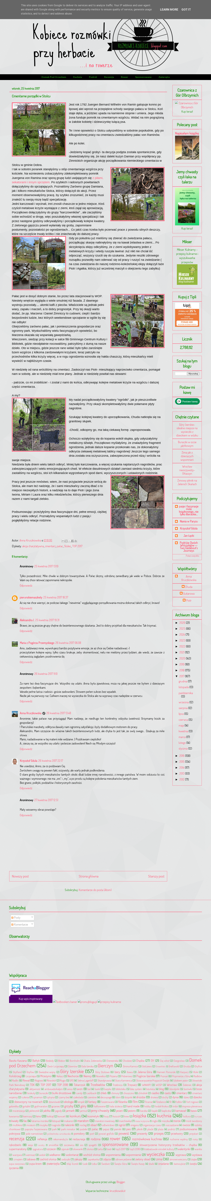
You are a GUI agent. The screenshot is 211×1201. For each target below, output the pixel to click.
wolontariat (72, 1155)
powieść (124, 1133)
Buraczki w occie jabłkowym (187, 443)
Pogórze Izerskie (145, 1076)
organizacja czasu (152, 1125)
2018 (182, 670)
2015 (182, 761)
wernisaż (30, 1155)
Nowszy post (20, 876)
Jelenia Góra (144, 1072)
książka (139, 1115)
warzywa (17, 1155)
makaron (68, 1121)
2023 (182, 640)
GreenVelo (161, 1066)
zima (159, 1159)
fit (170, 1102)
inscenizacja (19, 1110)
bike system (136, 1089)
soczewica (69, 1145)
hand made (133, 1106)
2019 (182, 664)
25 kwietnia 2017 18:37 (55, 597)
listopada (184, 687)
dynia (175, 1097)
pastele (83, 1129)
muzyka (44, 1125)
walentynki (184, 1149)
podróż (93, 77)
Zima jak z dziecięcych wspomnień (187, 456)
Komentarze (20, 924)
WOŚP (159, 1085)
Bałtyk (36, 1060)
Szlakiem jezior (180, 1080)
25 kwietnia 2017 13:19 (46, 566)
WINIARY (146, 1085)
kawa (194, 1110)
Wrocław (172, 1085)
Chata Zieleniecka (93, 1060)
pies (128, 1129)
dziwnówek (54, 1102)
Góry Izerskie (72, 1071)
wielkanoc (54, 1155)
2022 (182, 646)
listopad (56, 1121)
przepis (159, 1133)
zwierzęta (164, 77)
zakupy (78, 1159)
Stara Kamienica (123, 1080)
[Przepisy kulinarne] (187, 283)
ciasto (168, 1093)
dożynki (128, 1097)
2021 (182, 652)
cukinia (25, 1097)
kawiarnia (14, 1116)
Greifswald (173, 1066)
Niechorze (73, 1076)
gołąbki (26, 1106)
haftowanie (100, 1106)
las (25, 1121)
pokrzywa (14, 1133)
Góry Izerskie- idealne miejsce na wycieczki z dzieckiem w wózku (187, 430)
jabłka (47, 1110)
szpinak (65, 1149)
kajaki (155, 1110)
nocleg (83, 1125)
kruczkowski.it (117, 1191)
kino (38, 1116)
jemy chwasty (100, 1110)
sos (81, 1145)
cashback (91, 1093)
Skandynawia (104, 1080)
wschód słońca (91, 1155)
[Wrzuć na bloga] (66, 541)
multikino (17, 1125)
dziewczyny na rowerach (28, 1102)
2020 (182, 658)
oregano (135, 1125)
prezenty (142, 1133)
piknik (140, 1129)
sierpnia (183, 708)
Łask (85, 1163)
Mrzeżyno (45, 1076)
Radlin (15, 1080)
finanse (148, 1102)
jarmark (70, 1110)
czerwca (184, 719)
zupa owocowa (17, 1163)
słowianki (78, 1149)
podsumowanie (188, 1129)
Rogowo (39, 1080)
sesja (30, 1145)
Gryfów (30, 1072)
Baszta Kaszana (18, 1060)
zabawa (31, 1159)
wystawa (197, 1155)
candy (79, 1093)
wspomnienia (113, 1155)
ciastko (155, 1093)
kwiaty (15, 1121)
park (54, 1129)
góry (83, 1106)
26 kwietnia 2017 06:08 (68, 643)
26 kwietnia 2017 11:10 (46, 673)
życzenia (14, 1168)
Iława (130, 1072)
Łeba (94, 1163)
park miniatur (68, 1129)
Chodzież (127, 1060)
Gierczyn (105, 1065)
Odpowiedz (26, 585)
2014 (182, 767)
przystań (193, 1133)
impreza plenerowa (192, 1106)
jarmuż (83, 1110)
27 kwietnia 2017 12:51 (46, 800)
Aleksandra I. (27, 620)
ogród (122, 1125)
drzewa (154, 1097)
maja (182, 725)
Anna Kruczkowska (30, 713)
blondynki (174, 1089)
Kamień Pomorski (166, 1072)
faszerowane (107, 1102)
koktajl (50, 1116)
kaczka (143, 1110)
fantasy (92, 1102)
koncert (61, 1116)
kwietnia (184, 731)
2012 (182, 779)
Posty (16, 917)
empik (81, 1102)
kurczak (198, 1116)
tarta (100, 1149)
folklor (179, 1102)
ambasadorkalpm (54, 1089)
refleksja (42, 1139)
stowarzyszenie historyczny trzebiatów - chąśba (168, 1145)
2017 (182, 676)
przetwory (177, 1133)
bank (97, 1089)
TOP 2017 (77, 546)
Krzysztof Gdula (28, 760)
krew (126, 1116)
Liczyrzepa (31, 1076)
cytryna (51, 1097)
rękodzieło (15, 1145)
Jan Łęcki (188, 535)
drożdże (140, 1097)
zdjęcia (107, 1159)
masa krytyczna (142, 1121)
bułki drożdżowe (62, 1093)
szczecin (51, 1149)
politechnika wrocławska (59, 1133)
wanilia (198, 1149)
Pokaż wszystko (192, 555)
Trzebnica (117, 1085)
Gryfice (198, 1066)
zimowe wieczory (178, 1159)
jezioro (132, 1110)
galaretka (14, 1106)
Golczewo (147, 1066)
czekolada (78, 1097)
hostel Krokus (162, 1106)
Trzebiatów (97, 1084)
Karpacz (184, 1072)
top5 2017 (121, 1149)
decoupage (106, 1097)
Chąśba (140, 1060)
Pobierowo (126, 1076)
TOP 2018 (62, 1085)
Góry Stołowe (102, 1072)
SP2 (72, 1080)
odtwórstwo (108, 1125)
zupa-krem (35, 1163)
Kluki (195, 1072)
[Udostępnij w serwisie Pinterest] (75, 541)
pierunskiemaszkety (31, 597)
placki (150, 1129)
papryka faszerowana (36, 1129)
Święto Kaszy (138, 1163)
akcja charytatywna (33, 546)
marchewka (125, 1121)
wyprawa (181, 1155)
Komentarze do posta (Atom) (95, 890)
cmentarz (50, 546)
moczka (166, 1121)
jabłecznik (34, 1110)
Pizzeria (113, 1076)
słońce (90, 1149)
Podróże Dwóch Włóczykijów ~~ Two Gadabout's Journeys (189, 546)
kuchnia (77, 77)
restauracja (79, 1139)
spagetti (93, 1145)
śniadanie (163, 1163)
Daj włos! (164, 1060)
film (135, 1101)
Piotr (189, 600)
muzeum (30, 1125)
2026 (182, 622)
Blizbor (61, 1060)
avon (80, 1089)
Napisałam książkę (187, 133)
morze (177, 1121)
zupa (194, 1159)
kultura (187, 1116)
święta (193, 1163)
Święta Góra (120, 1163)
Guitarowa (189, 593)
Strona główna (88, 876)
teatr (109, 1149)
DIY (152, 1060)
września (184, 702)
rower (124, 77)
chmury (115, 1093)
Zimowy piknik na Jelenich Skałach (187, 482)
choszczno (128, 1093)
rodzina (95, 1139)
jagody (58, 1110)
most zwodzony (194, 1121)
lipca (181, 713)
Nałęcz (60, 1076)
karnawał (180, 1110)
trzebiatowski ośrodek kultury (159, 1149)
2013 (182, 773)
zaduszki (65, 1159)
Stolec (67, 546)
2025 (182, 628)
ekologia (69, 1102)
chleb (104, 1093)
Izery (117, 1072)
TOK (32, 1085)
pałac (60, 546)
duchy (165, 1097)
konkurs (75, 1116)
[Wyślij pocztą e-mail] (63, 541)
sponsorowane (143, 77)
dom (118, 1097)
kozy (106, 1116)
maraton (83, 1120)
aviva (70, 1089)
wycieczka (156, 1154)
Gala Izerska (87, 1066)
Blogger (120, 1182)
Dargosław (179, 1060)
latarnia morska (40, 1121)
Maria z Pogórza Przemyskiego (37, 643)
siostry (41, 1145)
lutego (182, 742)
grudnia (183, 681)
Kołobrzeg (15, 1076)
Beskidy (50, 1060)
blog (161, 1089)
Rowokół (51, 1080)
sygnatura (38, 1149)
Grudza (187, 1066)
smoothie (53, 1145)
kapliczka (166, 1110)
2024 (182, 634)
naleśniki (69, 1125)
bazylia (107, 1089)
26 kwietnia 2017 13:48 (58, 713)
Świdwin (105, 1163)
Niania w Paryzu (189, 521)
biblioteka (121, 1089)
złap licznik (72, 1163)
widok (42, 1155)
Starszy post (156, 876)
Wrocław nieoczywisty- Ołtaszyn (187, 470)
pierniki (117, 1129)
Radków (198, 1076)
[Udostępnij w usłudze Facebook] (72, 541)
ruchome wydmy (179, 1139)
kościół (116, 1116)
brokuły (31, 1093)
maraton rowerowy (105, 1121)
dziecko (197, 1097)
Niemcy (87, 1076)
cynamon (38, 1097)
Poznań (164, 1076)
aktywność (34, 1089)
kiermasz (27, 1116)
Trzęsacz (132, 1085)
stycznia (183, 748)
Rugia (63, 1080)
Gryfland (17, 1072)
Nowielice (101, 1076)
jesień (119, 1110)
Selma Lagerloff (85, 1080)
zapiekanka (93, 1159)
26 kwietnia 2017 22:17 (50, 760)
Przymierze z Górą (181, 1076)
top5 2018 (135, 1149)
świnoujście (179, 1163)
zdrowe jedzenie (123, 1159)
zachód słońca (48, 1159)
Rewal (26, 1080)
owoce (186, 1125)
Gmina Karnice (130, 1066)
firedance (161, 1102)
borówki (188, 1089)
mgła (155, 1121)
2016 (182, 755)
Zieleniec (187, 1085)
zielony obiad (142, 1159)
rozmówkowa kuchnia (147, 1139)
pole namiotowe (34, 1133)
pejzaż (106, 1129)
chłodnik (142, 1093)
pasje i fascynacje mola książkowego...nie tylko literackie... (188, 510)
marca (182, 737)
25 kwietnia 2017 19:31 (47, 620)
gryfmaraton (40, 1106)
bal (89, 1089)
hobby (147, 1106)
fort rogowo (192, 1102)
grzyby (68, 1106)
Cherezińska (112, 1060)
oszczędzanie (172, 1125)
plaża (160, 1129)
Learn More (169, 9)
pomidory (79, 1133)
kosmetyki (93, 1116)
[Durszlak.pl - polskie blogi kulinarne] (109, 1002)
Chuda (188, 587)
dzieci (186, 1097)
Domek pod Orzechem (54, 77)
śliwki (151, 1163)
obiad (93, 1125)
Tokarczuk (79, 1085)
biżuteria (150, 1089)
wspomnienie (133, 1155)
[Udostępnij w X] (69, 541)
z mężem (18, 1159)
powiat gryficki (106, 1133)
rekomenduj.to (60, 1139)
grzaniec (56, 1106)
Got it (186, 9)
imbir (175, 1106)
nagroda (56, 1125)
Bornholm (75, 1060)
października (186, 693)
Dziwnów (72, 1066)
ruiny (195, 1139)
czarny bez (64, 1097)
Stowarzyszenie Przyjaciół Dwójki (153, 1080)
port (92, 1133)
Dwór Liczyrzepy (55, 1066)
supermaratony (18, 1149)
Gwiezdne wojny (47, 1072)
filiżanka (122, 1102)
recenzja (109, 77)
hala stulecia (116, 1106)
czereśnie (92, 1097)
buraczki (43, 1093)
